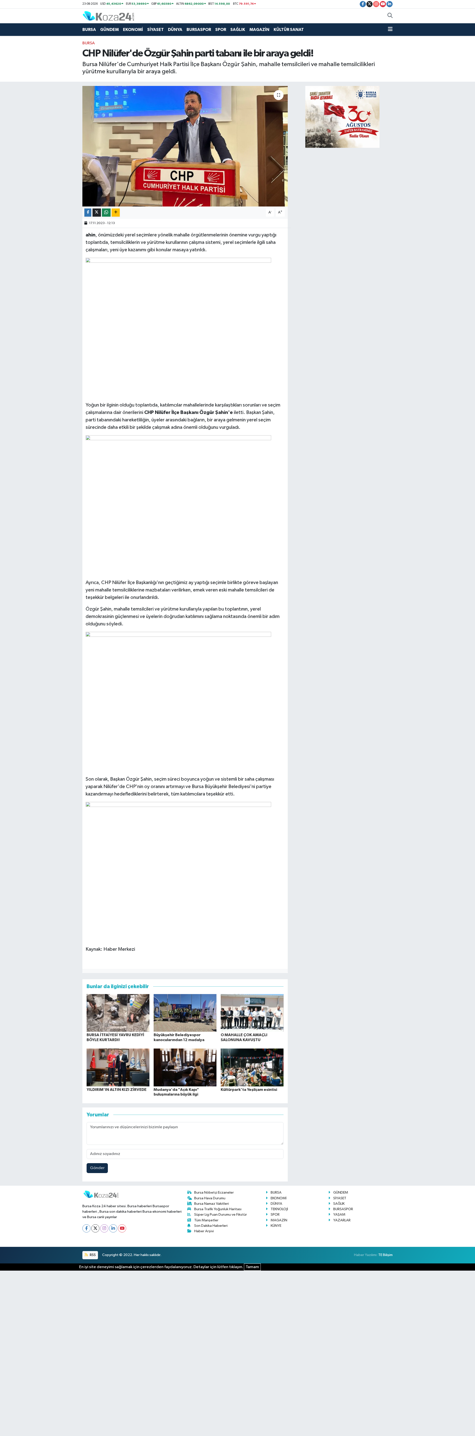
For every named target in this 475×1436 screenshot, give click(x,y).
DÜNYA (175, 29)
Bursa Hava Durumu (209, 1198)
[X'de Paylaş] (97, 212)
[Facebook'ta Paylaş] (87, 212)
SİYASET (155, 29)
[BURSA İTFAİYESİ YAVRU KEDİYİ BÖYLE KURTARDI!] (118, 1013)
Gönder (97, 1168)
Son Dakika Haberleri (211, 1226)
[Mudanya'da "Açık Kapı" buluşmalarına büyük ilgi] (185, 1067)
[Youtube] (122, 1228)
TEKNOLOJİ (279, 1209)
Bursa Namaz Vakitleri (211, 1203)
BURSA (89, 29)
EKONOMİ (133, 29)
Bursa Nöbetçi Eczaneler (214, 1192)
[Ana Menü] (390, 29)
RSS (92, 1255)
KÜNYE (276, 1226)
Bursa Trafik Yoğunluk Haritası (217, 1209)
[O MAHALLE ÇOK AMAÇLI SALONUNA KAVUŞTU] (252, 1013)
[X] (95, 1228)
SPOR (220, 29)
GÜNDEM (109, 29)
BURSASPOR (199, 29)
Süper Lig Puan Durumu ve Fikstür (220, 1214)
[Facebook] (86, 1228)
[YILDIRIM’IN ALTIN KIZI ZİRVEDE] (118, 1067)
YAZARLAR (342, 1220)
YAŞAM (339, 1214)
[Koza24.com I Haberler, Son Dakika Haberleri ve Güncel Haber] (108, 16)
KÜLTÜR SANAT (289, 29)
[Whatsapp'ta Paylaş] (106, 212)
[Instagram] (104, 1228)
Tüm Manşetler (206, 1220)
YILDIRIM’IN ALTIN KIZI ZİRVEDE (116, 1090)
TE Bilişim (385, 1255)
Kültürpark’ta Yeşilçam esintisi (249, 1090)
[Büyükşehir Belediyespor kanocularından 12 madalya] (185, 1013)
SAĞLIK (237, 29)
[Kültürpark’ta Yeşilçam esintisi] (252, 1067)
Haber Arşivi (204, 1231)
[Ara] (390, 16)
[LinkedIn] (113, 1228)
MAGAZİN (259, 29)
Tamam (252, 1267)
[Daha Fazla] (116, 212)
